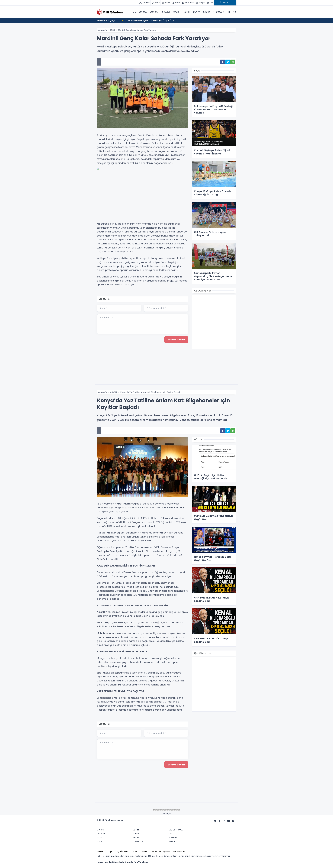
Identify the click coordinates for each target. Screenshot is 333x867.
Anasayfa (102, 30)
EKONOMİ (154, 11)
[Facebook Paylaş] (222, 62)
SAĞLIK (206, 11)
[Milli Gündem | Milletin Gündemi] (110, 12)
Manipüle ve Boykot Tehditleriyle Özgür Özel (147, 20)
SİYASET (166, 11)
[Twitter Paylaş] (227, 62)
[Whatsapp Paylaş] (232, 62)
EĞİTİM (187, 11)
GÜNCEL (143, 11)
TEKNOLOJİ (218, 11)
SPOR (176, 11)
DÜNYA (196, 11)
